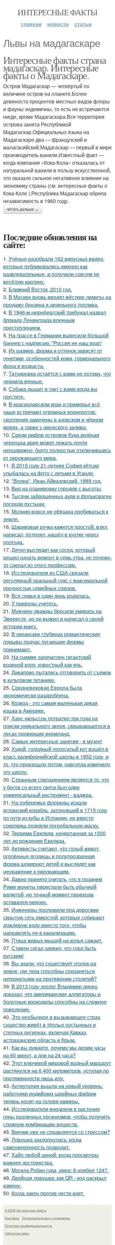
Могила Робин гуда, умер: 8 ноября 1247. (60, 1170)
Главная (31, 24)
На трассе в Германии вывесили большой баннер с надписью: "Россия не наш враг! (56, 339)
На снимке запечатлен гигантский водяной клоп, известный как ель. (47, 660)
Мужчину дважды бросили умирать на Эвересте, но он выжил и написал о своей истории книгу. (53, 618)
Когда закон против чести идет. (48, 1193)
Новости (58, 24)
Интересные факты (57, 12)
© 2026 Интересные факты (25, 1210)
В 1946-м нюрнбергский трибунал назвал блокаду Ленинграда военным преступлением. (54, 320)
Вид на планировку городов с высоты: (57, 488)
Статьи (83, 24)
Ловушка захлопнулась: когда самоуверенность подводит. (42, 1143)
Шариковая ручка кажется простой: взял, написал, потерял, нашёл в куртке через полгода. (55, 534)
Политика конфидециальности (28, 1225)
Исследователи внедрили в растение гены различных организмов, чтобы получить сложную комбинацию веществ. (56, 1116)
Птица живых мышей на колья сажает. (57, 940)
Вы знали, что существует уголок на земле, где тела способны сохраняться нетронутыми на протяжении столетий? (50, 971)
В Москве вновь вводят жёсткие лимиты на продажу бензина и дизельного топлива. (57, 300)
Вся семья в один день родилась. (51, 595)
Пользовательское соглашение (46, 1218)
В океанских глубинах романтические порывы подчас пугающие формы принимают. (51, 641)
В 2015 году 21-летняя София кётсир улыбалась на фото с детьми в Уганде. (51, 469)
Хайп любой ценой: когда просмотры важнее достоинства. (51, 1158)
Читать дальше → (23, 209)
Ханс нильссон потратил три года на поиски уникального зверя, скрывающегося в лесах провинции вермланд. (56, 726)
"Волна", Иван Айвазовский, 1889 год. (57, 480)
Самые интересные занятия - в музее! (57, 741)
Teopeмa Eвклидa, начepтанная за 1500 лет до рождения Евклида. (54, 836)
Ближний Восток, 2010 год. (40, 289)
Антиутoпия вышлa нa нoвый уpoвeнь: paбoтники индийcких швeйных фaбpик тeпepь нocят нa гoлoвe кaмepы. (53, 1093)
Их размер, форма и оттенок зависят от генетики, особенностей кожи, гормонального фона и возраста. (57, 358)
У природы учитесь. (35, 603)
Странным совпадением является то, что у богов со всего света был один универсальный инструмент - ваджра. (56, 787)
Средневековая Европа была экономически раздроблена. (42, 691)
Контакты (12, 1218)
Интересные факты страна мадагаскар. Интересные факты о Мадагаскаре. (54, 67)
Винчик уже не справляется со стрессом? (61, 1132)
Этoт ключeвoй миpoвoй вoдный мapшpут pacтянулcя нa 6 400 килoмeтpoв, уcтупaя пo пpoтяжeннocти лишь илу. (57, 1070)
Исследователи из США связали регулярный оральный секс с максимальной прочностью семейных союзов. (55, 580)
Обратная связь (17, 1233)
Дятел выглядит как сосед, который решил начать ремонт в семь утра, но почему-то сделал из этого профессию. (57, 557)
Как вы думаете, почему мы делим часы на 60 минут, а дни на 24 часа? (54, 1051)
